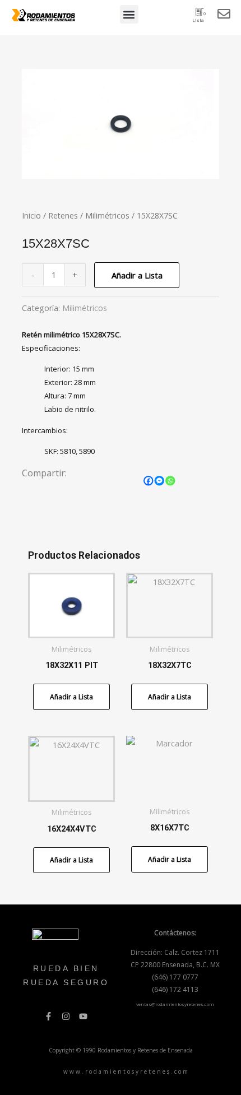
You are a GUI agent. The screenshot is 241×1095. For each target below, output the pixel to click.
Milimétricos (107, 215)
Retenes (63, 215)
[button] (129, 14)
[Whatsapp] (170, 481)
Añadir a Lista (137, 275)
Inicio (31, 215)
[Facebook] (148, 481)
